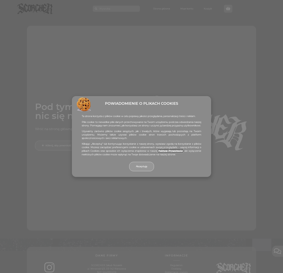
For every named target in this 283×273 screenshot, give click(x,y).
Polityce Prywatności (170, 150)
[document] (141, 136)
